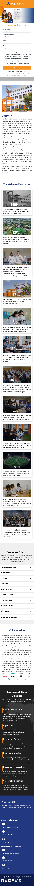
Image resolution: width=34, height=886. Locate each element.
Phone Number (8, 34)
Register (17, 68)
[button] (19, 78)
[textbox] (15, 48)
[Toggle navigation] (3, 3)
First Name (6, 29)
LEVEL (4, 45)
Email (4, 40)
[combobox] (17, 48)
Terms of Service (20, 75)
